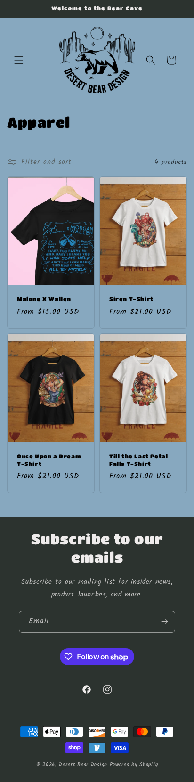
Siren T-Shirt (131, 298)
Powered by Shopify (134, 764)
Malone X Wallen (44, 298)
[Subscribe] (164, 622)
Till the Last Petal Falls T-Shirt (138, 460)
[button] (18, 60)
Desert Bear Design (83, 764)
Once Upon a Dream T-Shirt (49, 460)
